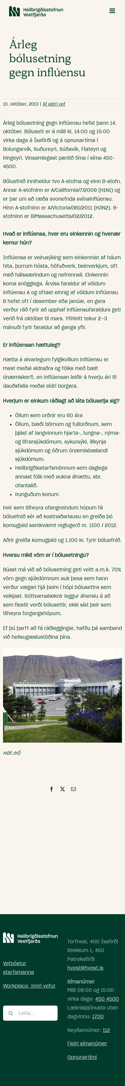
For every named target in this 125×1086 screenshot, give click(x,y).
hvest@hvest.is (85, 968)
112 (106, 1030)
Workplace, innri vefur (29, 986)
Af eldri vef (54, 104)
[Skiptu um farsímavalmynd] (113, 11)
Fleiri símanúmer (87, 1043)
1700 (98, 1016)
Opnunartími (82, 1057)
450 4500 (107, 999)
